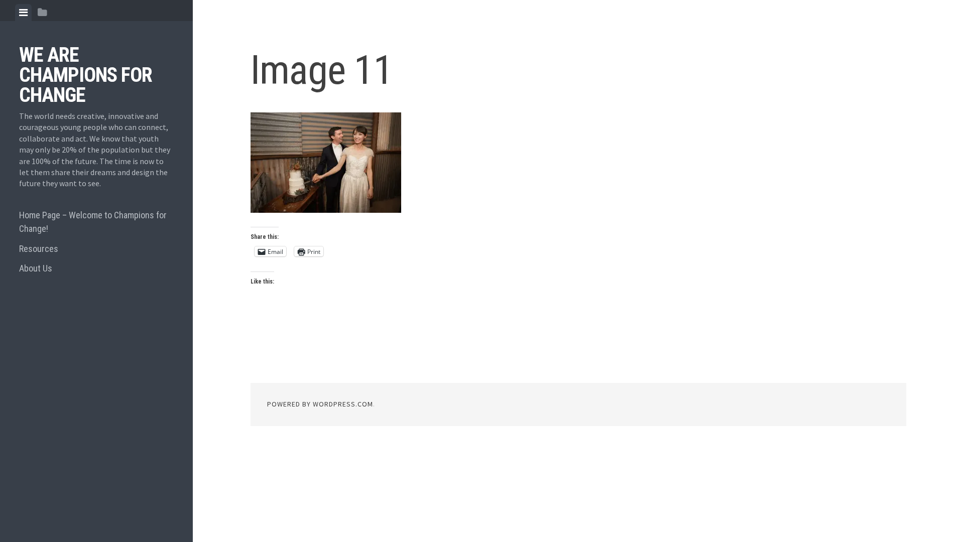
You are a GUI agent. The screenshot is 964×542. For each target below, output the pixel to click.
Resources (38, 248)
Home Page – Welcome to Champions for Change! (93, 222)
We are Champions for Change (85, 75)
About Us (35, 268)
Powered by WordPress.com (320, 404)
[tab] (23, 12)
